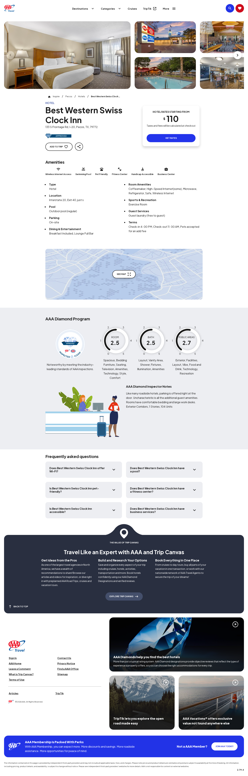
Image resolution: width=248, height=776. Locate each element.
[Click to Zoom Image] (67, 55)
